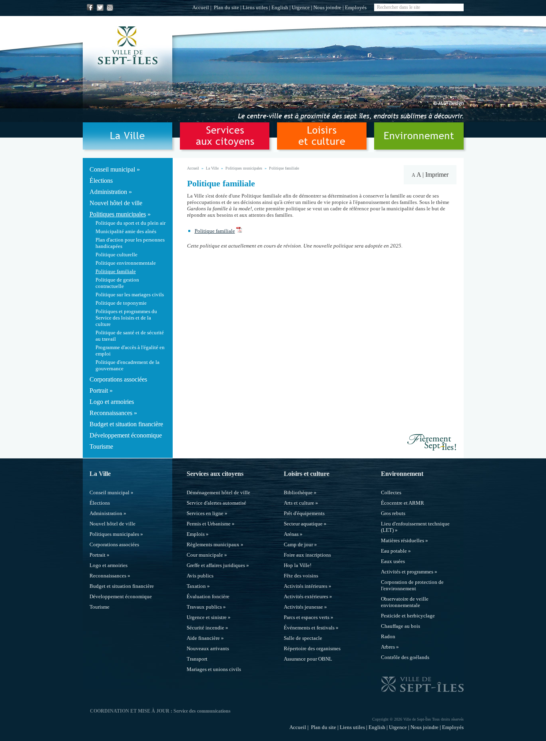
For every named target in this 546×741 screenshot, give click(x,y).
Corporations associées (118, 379)
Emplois (196, 534)
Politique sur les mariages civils (130, 295)
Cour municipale (205, 555)
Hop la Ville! (297, 565)
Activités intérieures (305, 586)
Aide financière (203, 638)
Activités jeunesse (303, 607)
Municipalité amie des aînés (126, 231)
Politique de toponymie (121, 303)
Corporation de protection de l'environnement (412, 585)
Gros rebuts (393, 513)
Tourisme (101, 446)
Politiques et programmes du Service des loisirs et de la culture (126, 317)
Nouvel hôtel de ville (116, 203)
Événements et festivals (309, 628)
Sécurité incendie (205, 628)
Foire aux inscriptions (307, 555)
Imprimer (436, 174)
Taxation (196, 586)
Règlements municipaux (213, 544)
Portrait (99, 390)
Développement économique (126, 435)
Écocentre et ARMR (402, 503)
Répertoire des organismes (312, 648)
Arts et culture (299, 503)
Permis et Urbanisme (209, 524)
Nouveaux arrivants (208, 648)
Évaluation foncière (208, 596)
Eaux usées (393, 561)
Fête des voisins (301, 576)
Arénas (291, 534)
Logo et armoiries (112, 401)
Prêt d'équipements (304, 513)
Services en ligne (205, 513)
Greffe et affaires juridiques (216, 565)
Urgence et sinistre (207, 617)
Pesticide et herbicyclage (408, 616)
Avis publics (200, 576)
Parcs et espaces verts (306, 617)
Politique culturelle (116, 255)
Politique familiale (116, 271)
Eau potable (394, 551)
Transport (197, 659)
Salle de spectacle (303, 638)
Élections (101, 180)
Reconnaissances (111, 412)
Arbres (388, 647)
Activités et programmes (407, 572)
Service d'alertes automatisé (216, 503)
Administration (108, 191)
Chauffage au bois (400, 626)
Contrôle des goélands (405, 657)
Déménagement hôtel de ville (218, 492)
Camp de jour (298, 544)
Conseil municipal (112, 169)
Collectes (391, 492)
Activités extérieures (306, 596)
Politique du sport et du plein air (130, 223)
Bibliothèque (298, 492)
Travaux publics (204, 607)
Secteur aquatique (303, 524)
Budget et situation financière (126, 424)
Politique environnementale (126, 263)
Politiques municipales (118, 214)
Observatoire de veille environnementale (404, 602)
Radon (388, 636)
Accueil (200, 7)
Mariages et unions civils (214, 669)
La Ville (212, 168)
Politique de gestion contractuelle (117, 283)
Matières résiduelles (402, 540)
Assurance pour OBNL (308, 659)
